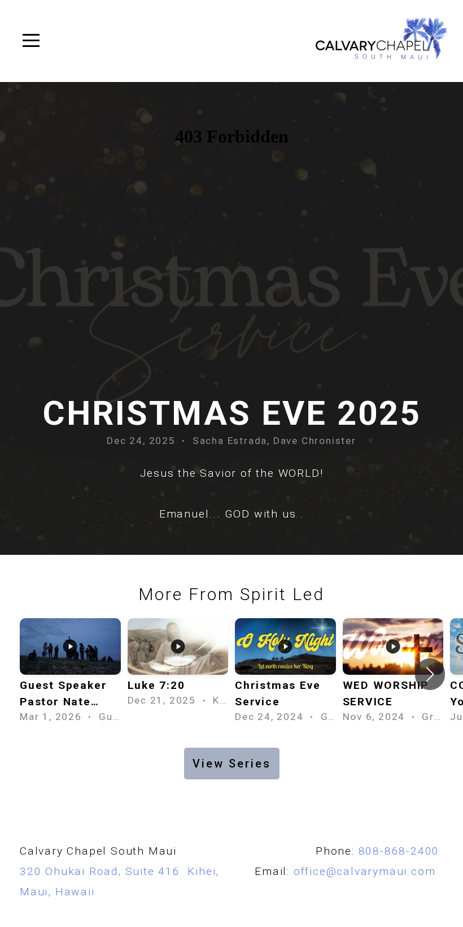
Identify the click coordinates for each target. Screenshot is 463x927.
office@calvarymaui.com (368, 871)
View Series (232, 763)
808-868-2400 (399, 850)
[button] (430, 674)
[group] (70, 674)
